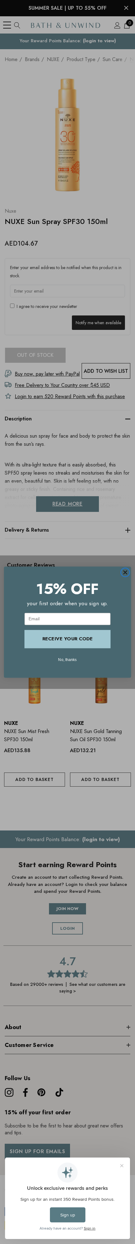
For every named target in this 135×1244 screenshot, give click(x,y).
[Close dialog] (125, 572)
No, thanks (67, 659)
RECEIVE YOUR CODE (67, 639)
